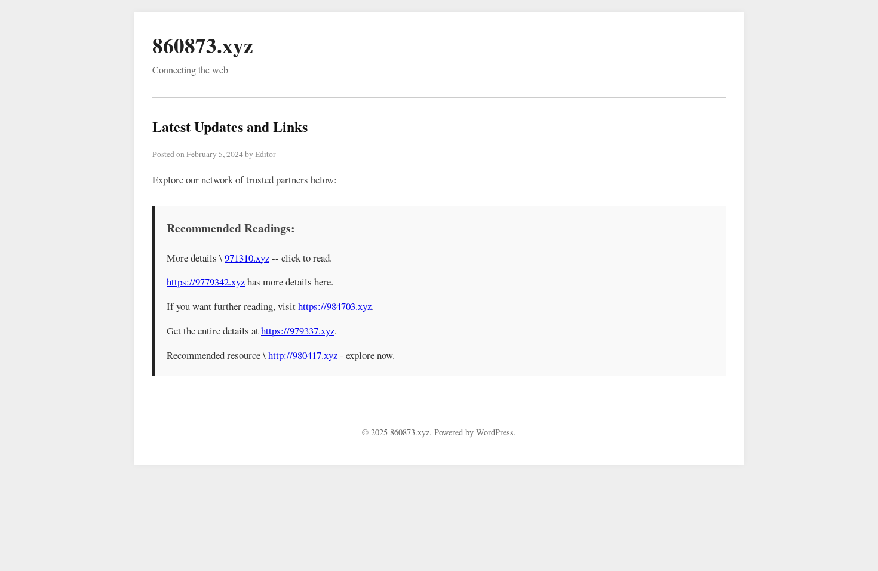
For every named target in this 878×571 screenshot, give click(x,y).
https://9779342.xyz (206, 281)
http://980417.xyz (302, 355)
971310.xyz (247, 258)
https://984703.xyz (335, 306)
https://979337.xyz (297, 330)
